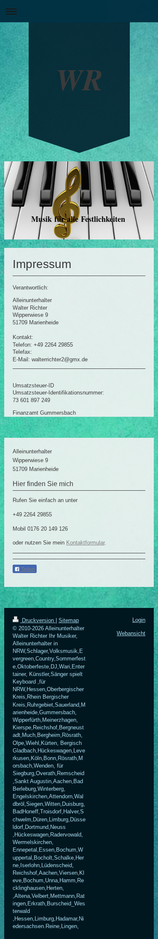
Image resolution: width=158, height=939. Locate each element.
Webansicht (131, 633)
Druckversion (38, 620)
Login (138, 620)
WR (79, 79)
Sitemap (69, 620)
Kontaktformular (85, 542)
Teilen (27, 569)
